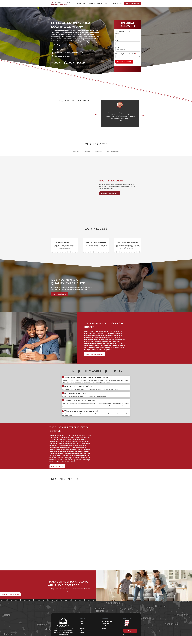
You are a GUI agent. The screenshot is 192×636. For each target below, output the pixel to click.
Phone (117, 47)
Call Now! (127, 23)
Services (90, 3)
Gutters (103, 628)
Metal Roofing (105, 624)
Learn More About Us (60, 293)
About (84, 3)
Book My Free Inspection (124, 61)
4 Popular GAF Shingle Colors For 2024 (66, 557)
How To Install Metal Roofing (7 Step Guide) (68, 530)
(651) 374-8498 (117, 3)
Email (117, 40)
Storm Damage (105, 626)
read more (54, 508)
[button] (143, 114)
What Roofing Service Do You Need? (125, 54)
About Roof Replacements (109, 193)
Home (78, 3)
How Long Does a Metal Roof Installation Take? (69, 503)
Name (117, 33)
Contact (106, 3)
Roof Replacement (106, 621)
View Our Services (57, 466)
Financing (99, 3)
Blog (81, 630)
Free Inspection (130, 630)
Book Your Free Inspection (94, 354)
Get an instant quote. (128, 635)
